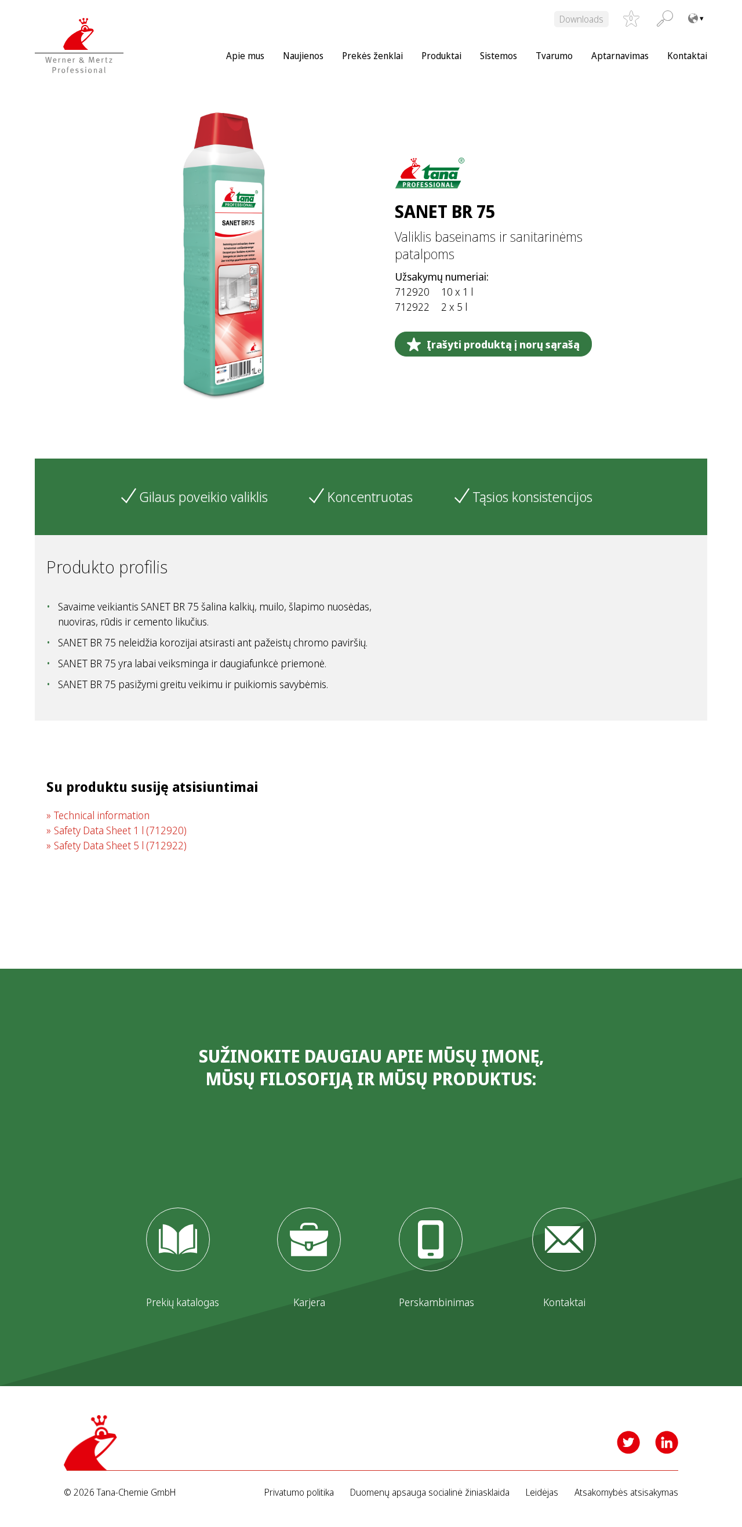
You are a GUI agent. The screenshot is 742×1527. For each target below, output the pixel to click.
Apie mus (245, 55)
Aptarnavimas (620, 55)
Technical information (102, 815)
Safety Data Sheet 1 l (120, 830)
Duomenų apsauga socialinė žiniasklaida (430, 1492)
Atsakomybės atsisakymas (626, 1492)
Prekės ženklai (372, 55)
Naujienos (303, 55)
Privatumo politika (299, 1492)
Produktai (441, 55)
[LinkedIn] (666, 1442)
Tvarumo (554, 55)
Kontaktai (687, 55)
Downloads (581, 19)
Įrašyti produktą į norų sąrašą (503, 344)
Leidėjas (542, 1492)
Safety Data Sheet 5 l (120, 845)
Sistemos (498, 55)
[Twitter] (628, 1442)
